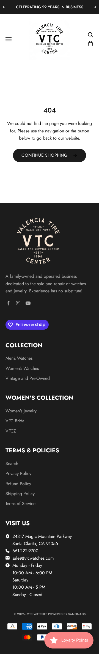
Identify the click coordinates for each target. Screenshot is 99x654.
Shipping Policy (20, 493)
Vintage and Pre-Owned (28, 378)
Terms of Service (20, 503)
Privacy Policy (18, 473)
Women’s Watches (22, 368)
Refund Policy (18, 484)
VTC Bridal (16, 421)
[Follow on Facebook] (8, 303)
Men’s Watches (19, 358)
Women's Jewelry (21, 411)
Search (12, 463)
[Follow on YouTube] (28, 303)
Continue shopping (44, 155)
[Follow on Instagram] (18, 303)
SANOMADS (77, 614)
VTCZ (11, 431)
